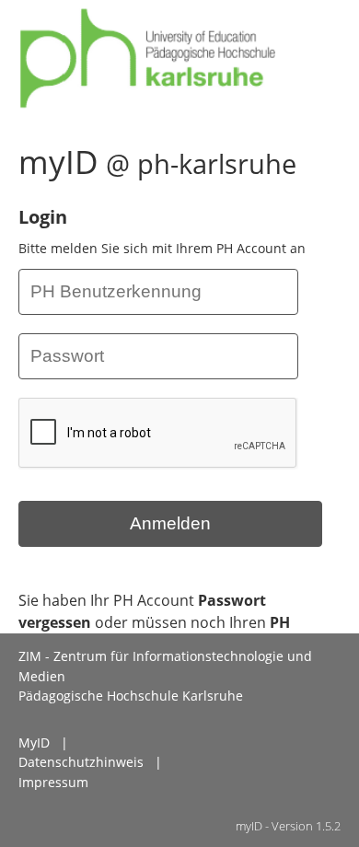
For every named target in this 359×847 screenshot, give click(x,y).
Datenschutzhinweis (81, 762)
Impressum (53, 782)
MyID (34, 742)
